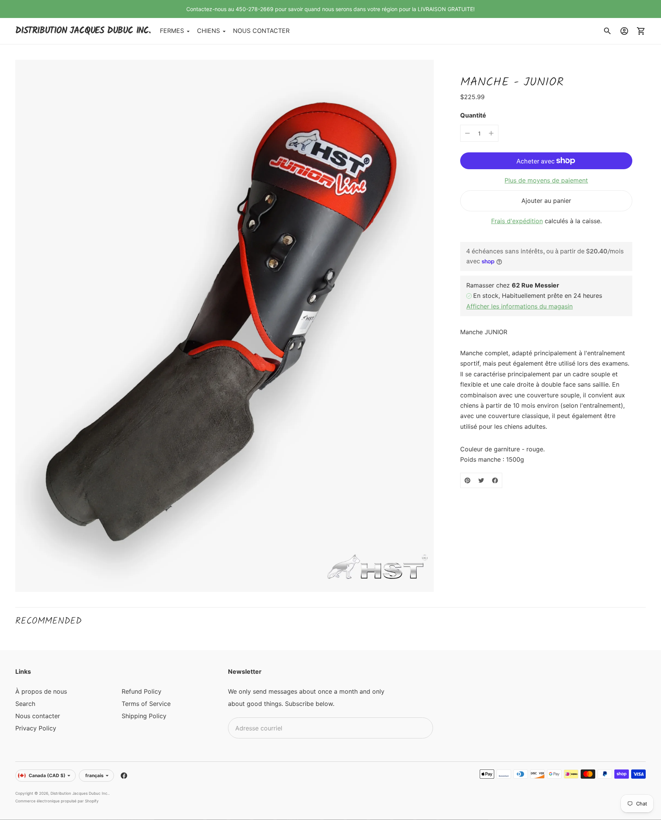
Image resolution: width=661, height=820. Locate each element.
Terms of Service (146, 703)
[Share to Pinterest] (467, 480)
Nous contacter (37, 716)
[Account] (624, 31)
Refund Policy (141, 691)
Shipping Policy (144, 716)
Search (25, 703)
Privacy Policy (35, 728)
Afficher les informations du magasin (519, 306)
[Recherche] (607, 31)
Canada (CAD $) (47, 775)
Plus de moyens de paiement (546, 180)
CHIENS (208, 31)
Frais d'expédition (517, 221)
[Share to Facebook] (495, 480)
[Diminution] (467, 133)
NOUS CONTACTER (261, 31)
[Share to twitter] (481, 480)
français (94, 775)
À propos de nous (41, 691)
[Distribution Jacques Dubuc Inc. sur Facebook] (124, 775)
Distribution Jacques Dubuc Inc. (79, 793)
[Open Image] (224, 325)
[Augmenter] (491, 133)
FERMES (172, 31)
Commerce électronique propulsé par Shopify (57, 801)
